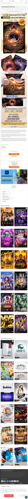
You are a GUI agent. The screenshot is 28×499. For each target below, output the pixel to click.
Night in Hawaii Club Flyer (4, 312)
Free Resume (3, 359)
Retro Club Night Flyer (4, 248)
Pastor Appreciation (17, 466)
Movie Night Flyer (17, 423)
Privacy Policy (6, 492)
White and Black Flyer (17, 402)
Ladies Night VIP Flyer (17, 248)
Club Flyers (7, 191)
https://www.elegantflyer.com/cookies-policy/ (12, 491)
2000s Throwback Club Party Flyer (19, 312)
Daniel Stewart (7, 194)
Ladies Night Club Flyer (4, 269)
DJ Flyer (2, 466)
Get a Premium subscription (16, 11)
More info (9, 196)
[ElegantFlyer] (11, 1)
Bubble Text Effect (3, 402)
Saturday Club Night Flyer (18, 269)
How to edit (11, 199)
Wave (15, 359)
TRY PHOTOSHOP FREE (23, 9)
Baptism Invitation (3, 423)
